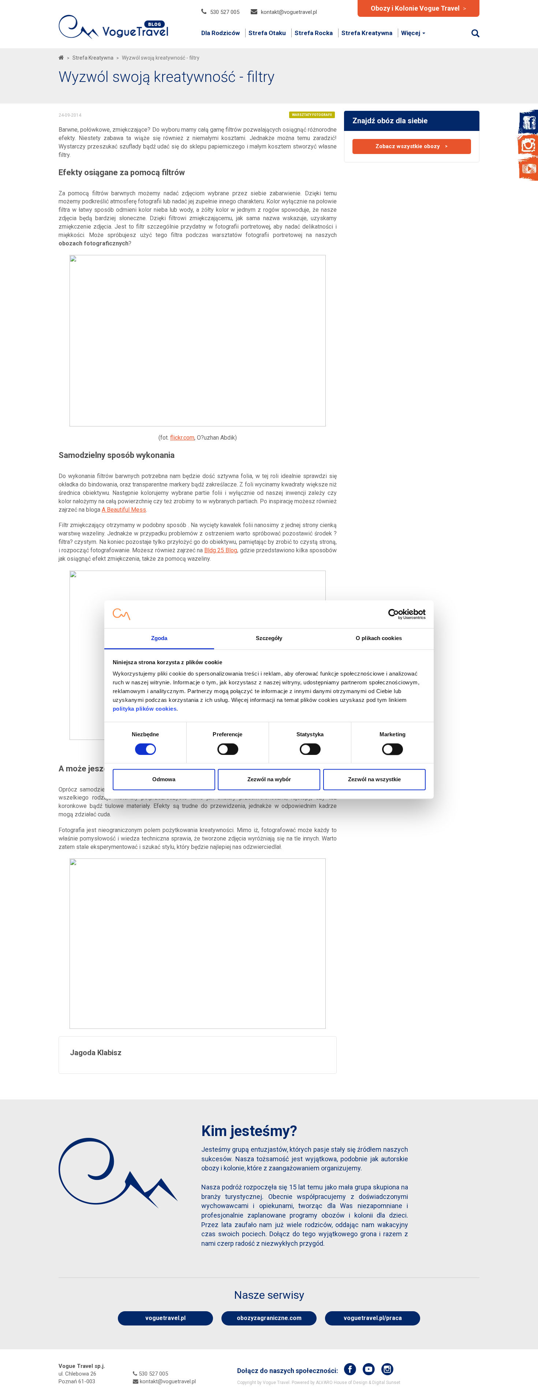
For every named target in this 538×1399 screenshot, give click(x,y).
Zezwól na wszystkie (374, 779)
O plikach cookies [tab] (379, 638)
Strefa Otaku (267, 33)
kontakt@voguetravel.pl (289, 12)
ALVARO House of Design (341, 1382)
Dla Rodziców (220, 33)
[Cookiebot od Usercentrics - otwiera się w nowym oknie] (394, 614)
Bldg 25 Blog (220, 550)
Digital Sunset (386, 1382)
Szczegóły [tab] (269, 638)
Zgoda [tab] (159, 638)
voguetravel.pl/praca (373, 1318)
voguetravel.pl (165, 1318)
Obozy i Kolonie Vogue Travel (418, 8)
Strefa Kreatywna (366, 33)
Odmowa (163, 779)
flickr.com (182, 437)
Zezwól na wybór (269, 779)
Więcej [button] (411, 33)
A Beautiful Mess (124, 509)
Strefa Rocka (314, 33)
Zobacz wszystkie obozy (412, 146)
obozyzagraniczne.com (269, 1318)
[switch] (227, 749)
